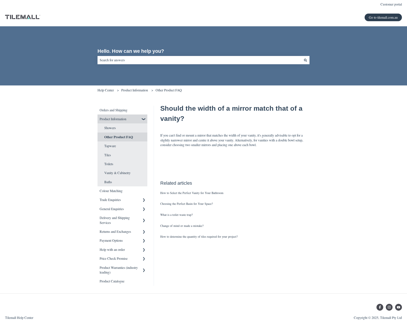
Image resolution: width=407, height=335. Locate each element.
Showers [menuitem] (110, 128)
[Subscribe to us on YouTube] (398, 307)
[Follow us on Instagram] (389, 307)
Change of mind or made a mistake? (182, 226)
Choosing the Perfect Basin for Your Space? (186, 204)
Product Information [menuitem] (113, 119)
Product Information (134, 90)
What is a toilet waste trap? (176, 215)
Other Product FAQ (169, 90)
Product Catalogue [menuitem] (112, 281)
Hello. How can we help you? (131, 51)
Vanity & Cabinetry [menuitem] (117, 172)
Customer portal (391, 4)
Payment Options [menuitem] (111, 240)
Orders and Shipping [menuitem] (113, 110)
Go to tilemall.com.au (383, 17)
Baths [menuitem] (108, 182)
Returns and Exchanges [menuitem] (115, 231)
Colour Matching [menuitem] (111, 190)
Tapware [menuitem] (110, 146)
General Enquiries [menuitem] (112, 209)
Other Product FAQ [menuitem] (118, 136)
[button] (144, 119)
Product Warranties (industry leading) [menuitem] (119, 269)
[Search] (305, 60)
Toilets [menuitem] (108, 164)
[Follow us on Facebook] (379, 307)
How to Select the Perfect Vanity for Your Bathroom (191, 193)
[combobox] (199, 60)
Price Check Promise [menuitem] (114, 258)
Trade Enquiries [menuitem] (110, 199)
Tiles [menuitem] (107, 155)
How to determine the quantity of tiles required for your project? (199, 236)
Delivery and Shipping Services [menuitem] (115, 220)
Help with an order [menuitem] (112, 249)
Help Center (106, 90)
